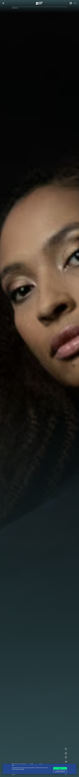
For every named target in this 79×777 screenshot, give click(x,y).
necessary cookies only (60, 771)
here (23, 769)
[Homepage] (39, 3)
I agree (60, 768)
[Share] (65, 761)
